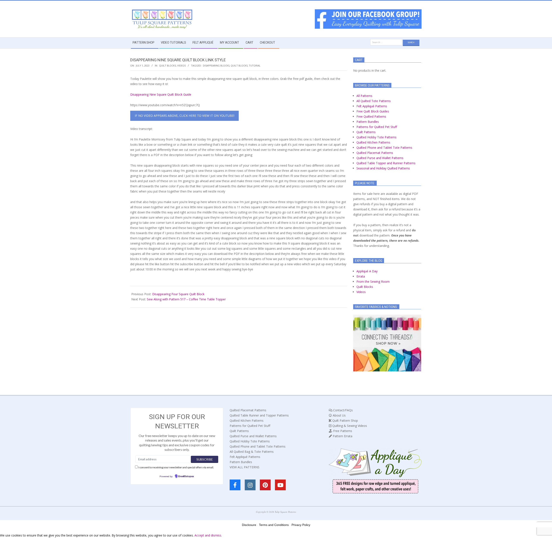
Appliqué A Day (367, 271)
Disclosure (249, 525)
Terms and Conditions (274, 525)
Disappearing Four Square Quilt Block (178, 294)
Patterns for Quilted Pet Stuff (376, 127)
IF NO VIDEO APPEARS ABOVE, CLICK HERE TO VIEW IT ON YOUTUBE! (184, 116)
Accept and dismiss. (208, 535)
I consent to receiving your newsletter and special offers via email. (176, 467)
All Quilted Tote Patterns (373, 101)
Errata (360, 276)
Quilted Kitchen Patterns (373, 142)
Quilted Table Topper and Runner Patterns (386, 163)
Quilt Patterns (366, 132)
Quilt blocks (239, 65)
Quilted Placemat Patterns (374, 153)
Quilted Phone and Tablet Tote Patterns (384, 147)
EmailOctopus (186, 476)
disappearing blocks (216, 65)
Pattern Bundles (367, 122)
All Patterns (364, 96)
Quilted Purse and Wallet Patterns (379, 158)
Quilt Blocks (167, 65)
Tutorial (254, 65)
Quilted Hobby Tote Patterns (376, 137)
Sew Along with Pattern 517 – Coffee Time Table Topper (186, 299)
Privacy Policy (301, 525)
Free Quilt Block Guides (372, 111)
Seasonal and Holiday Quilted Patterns (383, 168)
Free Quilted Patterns (371, 116)
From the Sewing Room (373, 281)
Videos (181, 65)
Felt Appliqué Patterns (371, 106)
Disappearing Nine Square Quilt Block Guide (160, 94)
